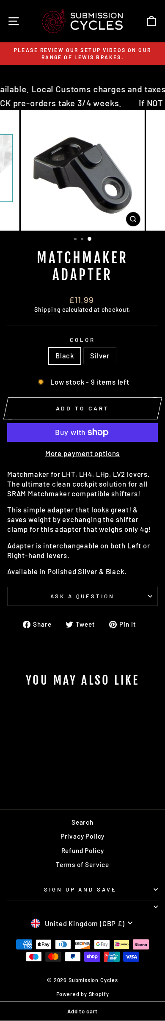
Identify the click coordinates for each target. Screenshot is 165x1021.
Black (64, 355)
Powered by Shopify (82, 994)
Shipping (47, 309)
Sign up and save (80, 889)
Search (83, 822)
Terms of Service (82, 864)
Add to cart (82, 1011)
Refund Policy (82, 850)
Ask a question (82, 596)
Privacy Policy (82, 836)
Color (82, 339)
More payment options (82, 453)
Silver (100, 355)
